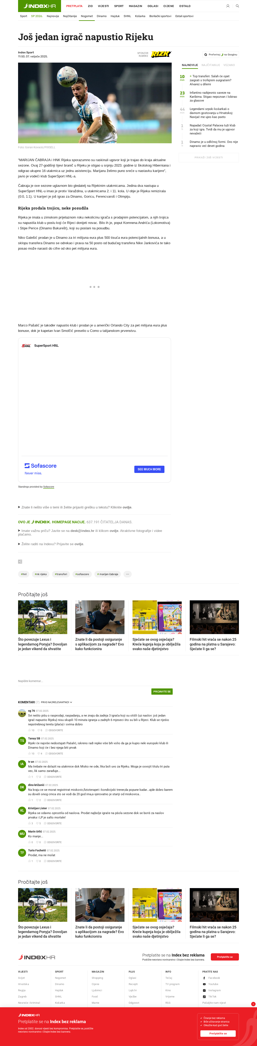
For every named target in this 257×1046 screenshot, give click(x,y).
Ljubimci (97, 990)
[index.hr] (39, 6)
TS (22, 741)
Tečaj (168, 977)
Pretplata (74, 6)
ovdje (114, 531)
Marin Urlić (35, 831)
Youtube (213, 984)
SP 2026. (37, 16)
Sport (119, 6)
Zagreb (22, 996)
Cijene (168, 6)
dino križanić (36, 785)
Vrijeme (170, 996)
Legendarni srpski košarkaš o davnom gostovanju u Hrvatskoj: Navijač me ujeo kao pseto (211, 113)
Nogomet (87, 16)
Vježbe (133, 996)
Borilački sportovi (160, 16)
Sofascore (48, 486)
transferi (61, 574)
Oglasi (153, 6)
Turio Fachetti (37, 850)
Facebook (214, 977)
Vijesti (103, 6)
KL (22, 810)
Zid (90, 6)
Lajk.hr (133, 990)
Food (95, 996)
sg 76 (31, 710)
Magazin (98, 971)
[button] (23, 616)
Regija (21, 990)
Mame (95, 1002)
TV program (172, 984)
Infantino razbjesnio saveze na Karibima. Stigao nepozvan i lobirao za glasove (213, 97)
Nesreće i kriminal (29, 1002)
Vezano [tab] (229, 65)
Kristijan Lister (37, 808)
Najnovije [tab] (190, 65)
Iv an (31, 761)
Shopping (97, 977)
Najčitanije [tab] (211, 65)
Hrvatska (23, 984)
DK (22, 787)
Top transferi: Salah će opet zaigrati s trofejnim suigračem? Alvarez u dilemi (210, 80)
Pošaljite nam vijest (214, 1002)
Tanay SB (34, 738)
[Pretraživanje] (236, 6)
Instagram (214, 990)
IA (22, 764)
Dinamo (102, 16)
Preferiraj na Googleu (223, 54)
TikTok (212, 996)
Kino (168, 990)
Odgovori (134, 1002)
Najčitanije (70, 16)
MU (22, 834)
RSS (167, 1002)
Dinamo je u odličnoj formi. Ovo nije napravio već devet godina (214, 144)
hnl (24, 574)
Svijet (21, 977)
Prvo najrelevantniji (55, 702)
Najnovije (53, 16)
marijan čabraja (107, 574)
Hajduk (115, 16)
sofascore (82, 574)
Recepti (133, 984)
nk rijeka (41, 574)
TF (22, 853)
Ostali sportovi (184, 16)
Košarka (140, 16)
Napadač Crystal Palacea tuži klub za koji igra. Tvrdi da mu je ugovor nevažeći (212, 129)
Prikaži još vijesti (209, 157)
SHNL (127, 16)
